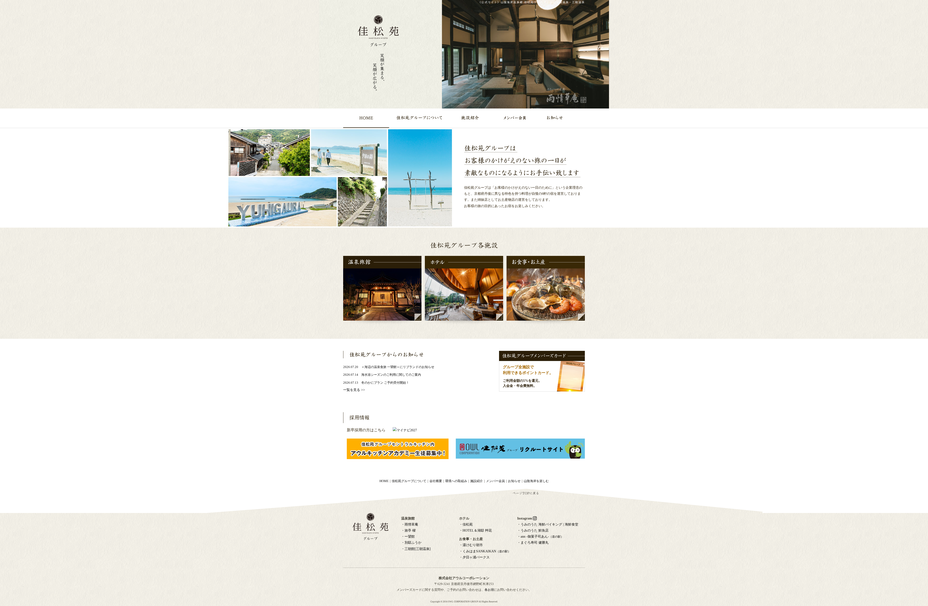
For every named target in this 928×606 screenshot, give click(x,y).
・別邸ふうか (411, 542)
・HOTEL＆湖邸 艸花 (475, 530)
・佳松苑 (466, 524)
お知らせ (514, 481)
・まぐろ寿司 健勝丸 (533, 542)
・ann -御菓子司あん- (540, 536)
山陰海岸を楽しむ (536, 481)
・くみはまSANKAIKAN (485, 551)
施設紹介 (476, 481)
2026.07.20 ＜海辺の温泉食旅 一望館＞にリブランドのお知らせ (388, 367)
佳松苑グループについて (409, 481)
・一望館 (408, 536)
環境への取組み (456, 481)
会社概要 (435, 481)
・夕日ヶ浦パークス (474, 557)
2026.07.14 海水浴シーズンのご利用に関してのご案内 (382, 374)
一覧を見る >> (354, 390)
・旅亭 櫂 (408, 530)
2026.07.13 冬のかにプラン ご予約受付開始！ (376, 382)
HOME (384, 481)
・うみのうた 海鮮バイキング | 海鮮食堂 (547, 524)
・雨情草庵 (409, 524)
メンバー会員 (495, 481)
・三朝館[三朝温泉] (416, 549)
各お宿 (489, 590)
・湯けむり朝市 (471, 545)
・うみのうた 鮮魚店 (533, 530)
